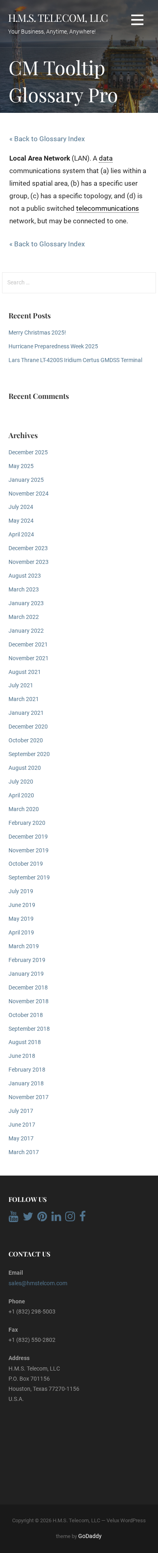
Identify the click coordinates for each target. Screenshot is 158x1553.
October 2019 (26, 863)
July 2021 (21, 685)
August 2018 (25, 1042)
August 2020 (25, 768)
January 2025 (26, 480)
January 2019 (26, 973)
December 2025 (28, 452)
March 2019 (24, 946)
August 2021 (25, 672)
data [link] (106, 158)
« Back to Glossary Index (47, 139)
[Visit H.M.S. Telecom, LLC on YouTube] (13, 1218)
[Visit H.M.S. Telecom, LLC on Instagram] (70, 1218)
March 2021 (24, 699)
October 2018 (26, 1015)
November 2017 (29, 1097)
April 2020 (21, 795)
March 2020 (24, 809)
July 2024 (21, 507)
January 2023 (26, 603)
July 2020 (21, 781)
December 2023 (28, 548)
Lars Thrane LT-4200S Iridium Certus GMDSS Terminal (75, 360)
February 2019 (27, 960)
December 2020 (28, 726)
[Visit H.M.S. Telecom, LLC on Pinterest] (42, 1218)
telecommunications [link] (107, 208)
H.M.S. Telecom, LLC (58, 17)
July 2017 (21, 1111)
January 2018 (26, 1083)
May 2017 (21, 1138)
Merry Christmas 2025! (37, 332)
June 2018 (22, 1056)
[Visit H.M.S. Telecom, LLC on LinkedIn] (56, 1218)
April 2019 (21, 932)
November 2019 (29, 850)
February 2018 (27, 1069)
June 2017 (22, 1124)
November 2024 (29, 493)
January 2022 (26, 630)
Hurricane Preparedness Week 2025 (53, 346)
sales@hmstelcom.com (38, 1283)
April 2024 (21, 534)
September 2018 (29, 1028)
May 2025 (21, 466)
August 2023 (25, 575)
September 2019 (29, 877)
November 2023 (29, 562)
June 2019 (22, 905)
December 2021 (28, 644)
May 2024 (21, 520)
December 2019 (28, 836)
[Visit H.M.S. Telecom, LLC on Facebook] (82, 1218)
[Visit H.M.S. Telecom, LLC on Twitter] (28, 1218)
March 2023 (24, 589)
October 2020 (26, 740)
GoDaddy (90, 1536)
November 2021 (29, 658)
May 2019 (21, 918)
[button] (137, 20)
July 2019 (21, 891)
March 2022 (24, 617)
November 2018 (29, 1001)
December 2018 (28, 987)
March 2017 (24, 1152)
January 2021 (26, 713)
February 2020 (27, 823)
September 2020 (29, 754)
